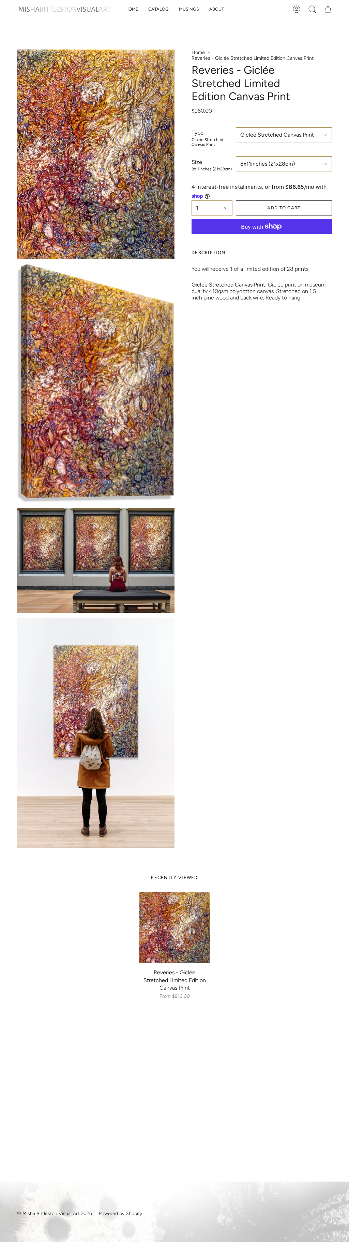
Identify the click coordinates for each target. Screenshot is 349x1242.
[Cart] (328, 9)
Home (198, 52)
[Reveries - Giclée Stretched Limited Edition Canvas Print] (174, 927)
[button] (158, 9)
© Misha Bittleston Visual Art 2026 (54, 1213)
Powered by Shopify (120, 1213)
